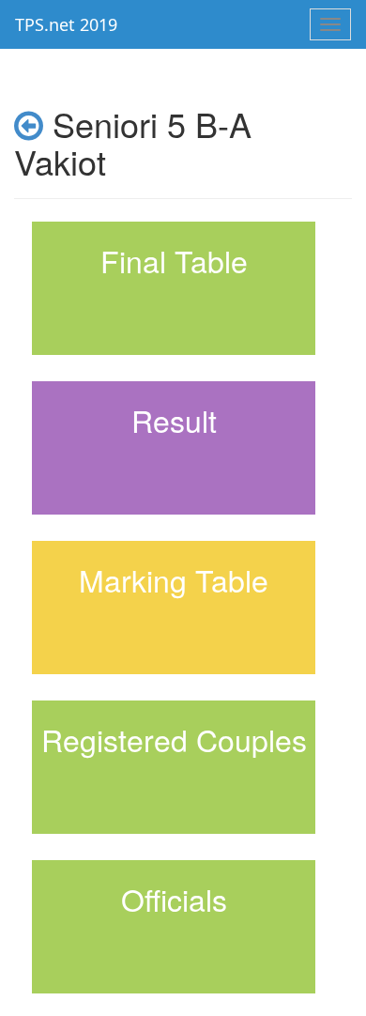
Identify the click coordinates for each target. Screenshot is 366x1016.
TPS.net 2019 (66, 24)
